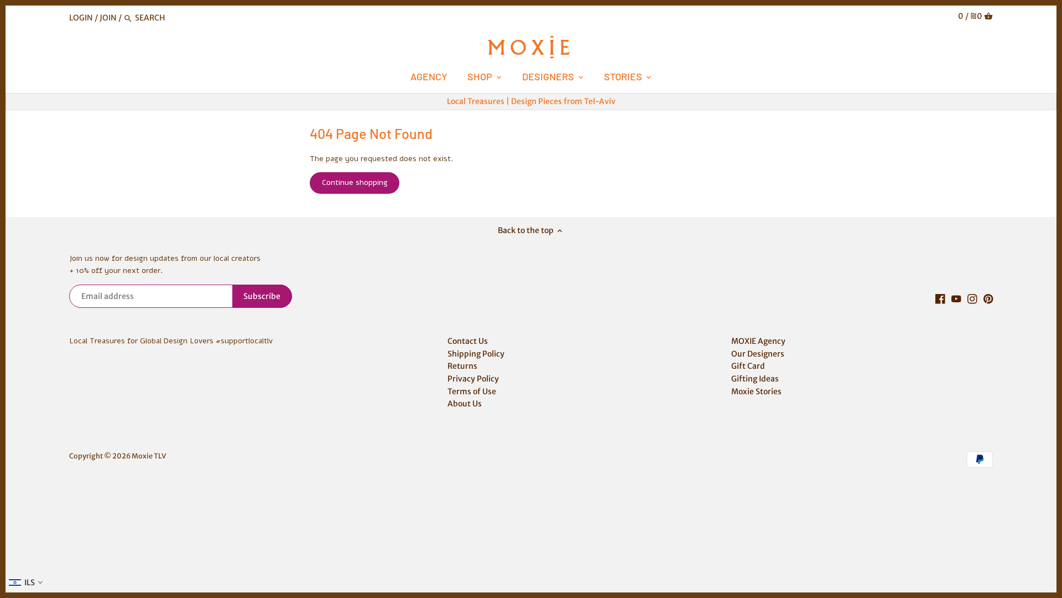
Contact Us (467, 341)
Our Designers (757, 354)
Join (108, 18)
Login (81, 18)
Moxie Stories (756, 391)
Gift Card (748, 366)
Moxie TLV (149, 456)
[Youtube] (956, 299)
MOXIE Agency (758, 341)
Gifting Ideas (755, 379)
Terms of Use (471, 391)
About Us (464, 404)
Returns (462, 366)
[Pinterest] (988, 299)
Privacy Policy (473, 379)
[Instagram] (972, 299)
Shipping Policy (475, 354)
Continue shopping (355, 182)
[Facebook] (940, 299)
